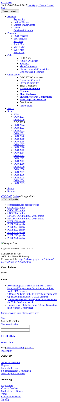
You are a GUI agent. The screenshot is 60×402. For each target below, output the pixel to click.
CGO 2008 (19, 169)
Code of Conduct (22, 22)
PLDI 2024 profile (16, 232)
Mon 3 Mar (19, 47)
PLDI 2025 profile (16, 235)
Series (16, 114)
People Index (26, 105)
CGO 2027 (19, 116)
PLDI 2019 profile (16, 221)
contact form (7, 342)
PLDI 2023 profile (16, 229)
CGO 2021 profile (16, 207)
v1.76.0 (29, 347)
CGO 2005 (19, 177)
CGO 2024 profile (16, 213)
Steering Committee (29, 83)
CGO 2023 (19, 127)
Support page (6, 350)
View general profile (9, 324)
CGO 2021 (19, 133)
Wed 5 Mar (19, 52)
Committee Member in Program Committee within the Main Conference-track (32, 300)
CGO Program (21, 36)
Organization (13, 74)
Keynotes (24, 63)
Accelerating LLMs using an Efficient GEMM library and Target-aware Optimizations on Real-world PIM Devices (30, 288)
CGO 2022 (19, 130)
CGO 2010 (19, 163)
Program (11, 33)
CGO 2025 (6, 196)
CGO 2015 (19, 150)
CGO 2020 (19, 136)
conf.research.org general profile (23, 204)
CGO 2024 (19, 125)
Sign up (11, 191)
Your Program (20, 38)
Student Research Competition (34, 69)
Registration (19, 19)
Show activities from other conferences (20, 313)
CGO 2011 (19, 161)
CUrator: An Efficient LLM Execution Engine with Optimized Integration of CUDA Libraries (32, 295)
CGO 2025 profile (10, 199)
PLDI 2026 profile (16, 238)
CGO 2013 (19, 155)
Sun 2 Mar (19, 44)
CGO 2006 (19, 174)
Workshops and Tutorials (32, 72)
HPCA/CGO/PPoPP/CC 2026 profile (25, 216)
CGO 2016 (19, 147)
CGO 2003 (19, 183)
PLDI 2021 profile (16, 227)
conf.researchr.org (15, 347)
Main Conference (28, 66)
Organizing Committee (31, 80)
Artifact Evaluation (29, 60)
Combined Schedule (23, 30)
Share (4, 318)
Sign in (10, 188)
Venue (17, 27)
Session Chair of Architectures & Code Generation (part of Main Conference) (32, 306)
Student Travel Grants (24, 25)
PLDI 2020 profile (16, 224)
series (16, 196)
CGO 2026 (19, 119)
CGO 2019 (19, 139)
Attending (12, 16)
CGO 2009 (19, 166)
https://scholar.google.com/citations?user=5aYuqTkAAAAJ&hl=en (27, 260)
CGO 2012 (19, 158)
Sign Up (5, 399)
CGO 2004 (19, 180)
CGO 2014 (19, 152)
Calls (9, 55)
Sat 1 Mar (18, 41)
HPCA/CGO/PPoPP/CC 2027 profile (25, 218)
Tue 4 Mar (19, 49)
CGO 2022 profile (16, 210)
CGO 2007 (19, 172)
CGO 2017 (19, 144)
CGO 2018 (19, 141)
